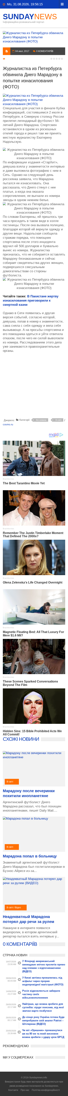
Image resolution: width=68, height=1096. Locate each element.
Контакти (13, 1090)
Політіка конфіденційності (46, 1090)
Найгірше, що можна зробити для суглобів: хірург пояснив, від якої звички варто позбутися (43, 1007)
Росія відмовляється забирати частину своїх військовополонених (41, 994)
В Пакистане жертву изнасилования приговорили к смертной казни (30, 301)
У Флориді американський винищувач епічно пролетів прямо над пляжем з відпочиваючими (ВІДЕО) (43, 966)
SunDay (30, 16)
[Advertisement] (35, 386)
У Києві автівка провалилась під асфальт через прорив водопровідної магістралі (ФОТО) (42, 981)
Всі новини (41, 420)
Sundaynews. (52, 1086)
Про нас (25, 1090)
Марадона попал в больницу (30, 856)
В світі (58, 420)
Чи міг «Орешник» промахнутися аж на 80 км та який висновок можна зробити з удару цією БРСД (43, 1034)
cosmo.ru (8, 424)
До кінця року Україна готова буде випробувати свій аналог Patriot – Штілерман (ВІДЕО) (43, 1020)
